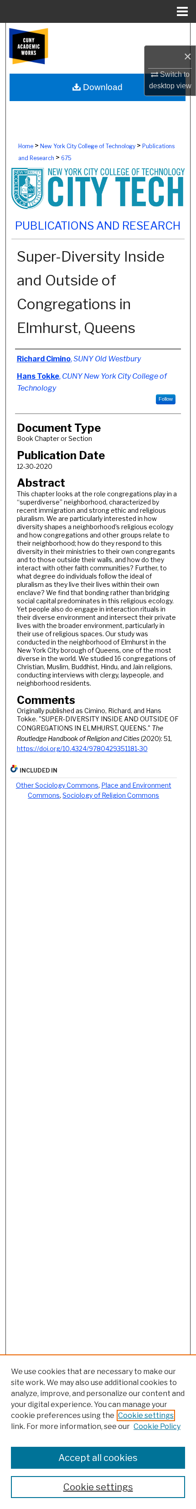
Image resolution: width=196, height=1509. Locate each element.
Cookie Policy (157, 1426)
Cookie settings (146, 1415)
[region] (98, 1431)
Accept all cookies (98, 1457)
